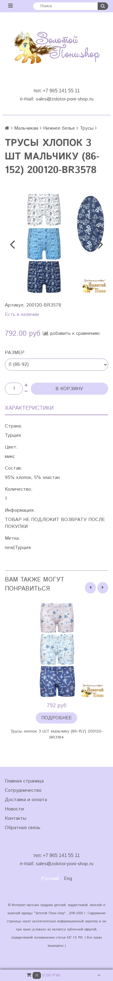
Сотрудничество (23, 790)
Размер (14, 352)
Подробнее (56, 717)
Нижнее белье (59, 128)
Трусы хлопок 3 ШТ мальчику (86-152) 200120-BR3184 (56, 734)
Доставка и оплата (26, 799)
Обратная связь (22, 827)
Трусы (86, 128)
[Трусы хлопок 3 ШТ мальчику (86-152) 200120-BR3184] (56, 650)
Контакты (15, 818)
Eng (68, 878)
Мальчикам (26, 128)
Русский (50, 878)
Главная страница (24, 781)
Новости (14, 809)
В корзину (69, 388)
